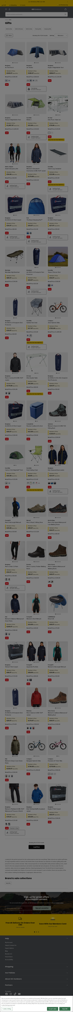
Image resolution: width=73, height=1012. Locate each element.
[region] (36, 1004)
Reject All (64, 1009)
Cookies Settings (7, 1009)
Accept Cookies (53, 1009)
